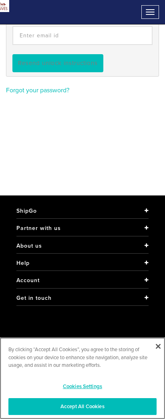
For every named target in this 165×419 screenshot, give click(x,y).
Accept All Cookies (82, 406)
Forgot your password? (37, 90)
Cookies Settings (82, 386)
